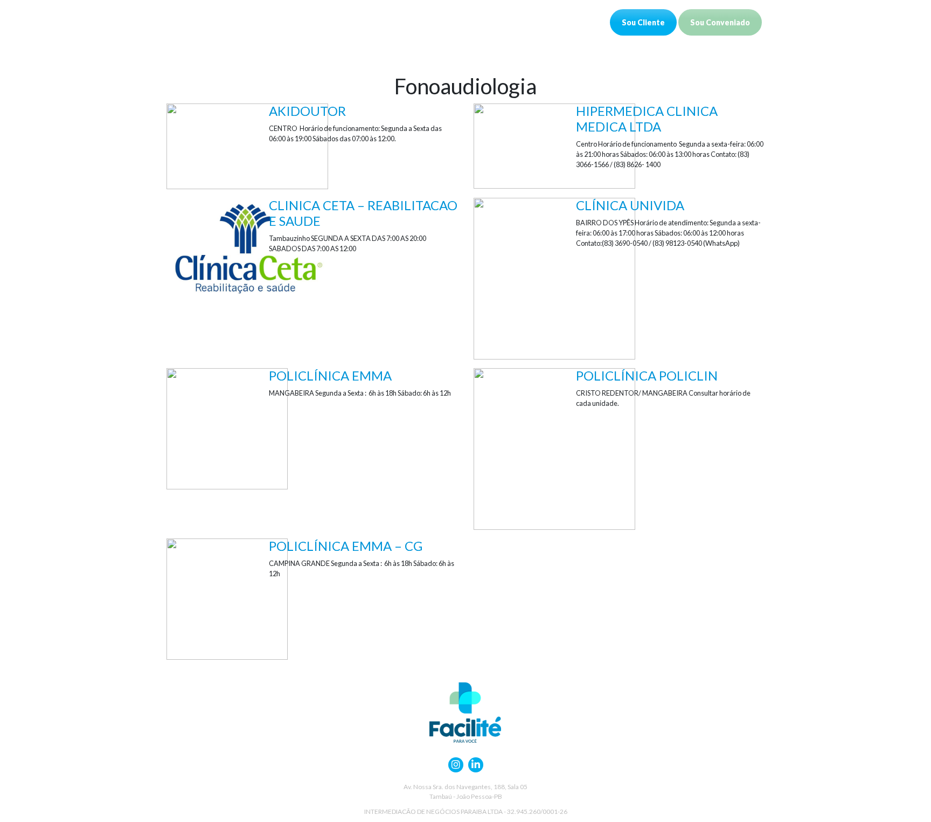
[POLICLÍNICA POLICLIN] (554, 448)
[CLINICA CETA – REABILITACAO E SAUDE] (247, 249)
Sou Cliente (643, 22)
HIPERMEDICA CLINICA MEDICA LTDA (647, 118)
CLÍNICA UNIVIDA (630, 205)
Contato (502, 22)
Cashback (412, 22)
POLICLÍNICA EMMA (330, 375)
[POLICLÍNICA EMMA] (227, 428)
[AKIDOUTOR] (247, 145)
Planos (361, 22)
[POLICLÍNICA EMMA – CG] (227, 598)
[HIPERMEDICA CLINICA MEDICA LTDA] (554, 145)
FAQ (458, 22)
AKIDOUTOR (307, 111)
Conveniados (303, 22)
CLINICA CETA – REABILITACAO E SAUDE (363, 213)
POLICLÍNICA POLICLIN (647, 375)
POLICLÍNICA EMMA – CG (345, 546)
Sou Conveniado (720, 22)
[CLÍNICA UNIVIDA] (554, 277)
